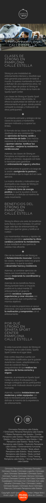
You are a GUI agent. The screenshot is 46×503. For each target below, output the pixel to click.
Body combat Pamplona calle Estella (23, 455)
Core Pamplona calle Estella (24, 439)
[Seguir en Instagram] (28, 419)
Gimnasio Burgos (11, 486)
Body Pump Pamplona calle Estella (21, 443)
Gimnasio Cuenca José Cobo (22, 478)
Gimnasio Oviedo (9, 471)
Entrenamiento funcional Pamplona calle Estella (23, 447)
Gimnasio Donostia (32, 468)
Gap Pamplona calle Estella (24, 440)
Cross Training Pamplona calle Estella (22, 457)
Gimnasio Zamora (26, 476)
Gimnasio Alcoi (26, 486)
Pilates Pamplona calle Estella (20, 434)
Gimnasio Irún (20, 481)
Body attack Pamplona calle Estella (22, 450)
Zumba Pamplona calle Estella (22, 435)
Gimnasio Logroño (26, 471)
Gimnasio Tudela (9, 476)
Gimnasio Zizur (19, 483)
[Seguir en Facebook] (18, 419)
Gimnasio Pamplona (13, 468)
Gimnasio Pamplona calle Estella (27, 488)
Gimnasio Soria (34, 473)
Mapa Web (39, 493)
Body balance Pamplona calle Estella (23, 452)
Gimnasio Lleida (34, 483)
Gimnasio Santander (18, 473)
